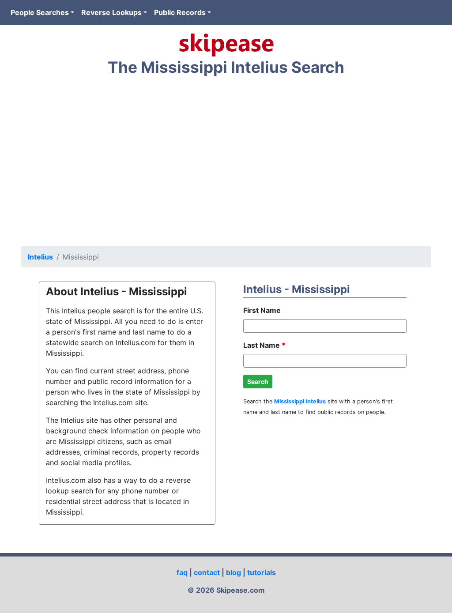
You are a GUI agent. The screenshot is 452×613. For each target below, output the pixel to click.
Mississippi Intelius (300, 401)
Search (257, 381)
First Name (262, 310)
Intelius (40, 256)
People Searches (40, 12)
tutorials (261, 572)
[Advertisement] (226, 163)
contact (207, 572)
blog (233, 572)
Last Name (264, 345)
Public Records (180, 12)
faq (182, 572)
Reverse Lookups (111, 12)
